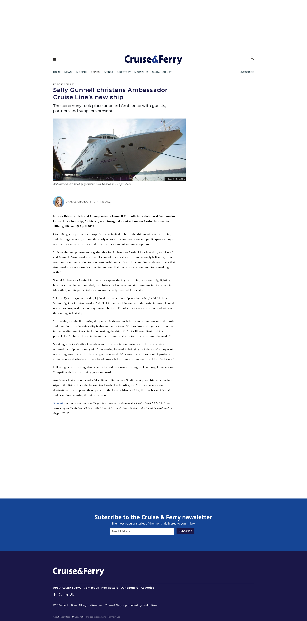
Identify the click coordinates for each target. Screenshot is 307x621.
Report (58, 84)
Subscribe (59, 403)
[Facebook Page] (54, 594)
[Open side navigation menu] (54, 59)
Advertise (147, 587)
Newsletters (109, 587)
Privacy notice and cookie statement (89, 617)
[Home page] (153, 61)
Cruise (70, 84)
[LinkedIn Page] (66, 594)
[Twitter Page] (60, 594)
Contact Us (91, 587)
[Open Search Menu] (252, 58)
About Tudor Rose (61, 617)
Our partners (129, 587)
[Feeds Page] (72, 594)
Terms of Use (114, 617)
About (67, 587)
